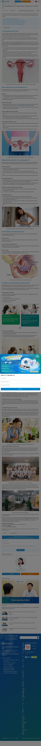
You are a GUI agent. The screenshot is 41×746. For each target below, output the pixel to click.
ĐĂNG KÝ (20, 389)
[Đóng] (39, 355)
